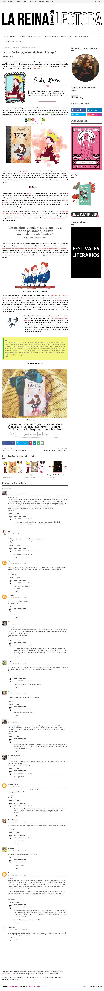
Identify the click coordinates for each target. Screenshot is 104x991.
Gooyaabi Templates (34, 986)
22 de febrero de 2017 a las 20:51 (17, 624)
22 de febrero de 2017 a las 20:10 (17, 494)
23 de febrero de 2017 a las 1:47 (17, 722)
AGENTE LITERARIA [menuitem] (8, 36)
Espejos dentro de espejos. (56, 475)
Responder (11, 513)
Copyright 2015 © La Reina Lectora (92, 986)
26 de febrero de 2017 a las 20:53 (23, 805)
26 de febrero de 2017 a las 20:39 (23, 518)
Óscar (10, 561)
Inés (9, 531)
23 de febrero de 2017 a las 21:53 (17, 850)
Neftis (10, 691)
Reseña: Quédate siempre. (34, 475)
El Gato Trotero (14, 784)
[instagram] (99, 1)
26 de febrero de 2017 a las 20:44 (23, 582)
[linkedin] (94, 110)
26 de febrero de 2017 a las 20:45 (23, 611)
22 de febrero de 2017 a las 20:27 (17, 563)
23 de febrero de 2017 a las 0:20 (17, 693)
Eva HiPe (11, 595)
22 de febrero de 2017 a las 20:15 (17, 533)
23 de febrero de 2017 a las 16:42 (17, 822)
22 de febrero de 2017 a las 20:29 (17, 597)
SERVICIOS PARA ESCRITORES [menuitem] (13, 41)
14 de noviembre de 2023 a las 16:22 (18, 929)
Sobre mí (10, 1)
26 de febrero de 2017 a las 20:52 (23, 773)
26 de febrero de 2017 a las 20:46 (23, 680)
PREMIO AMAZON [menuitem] (67, 36)
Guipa (10, 622)
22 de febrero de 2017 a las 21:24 (17, 663)
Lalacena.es (12, 927)
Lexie (10, 492)
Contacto (53, 1)
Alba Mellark (12, 820)
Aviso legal (18, 1)
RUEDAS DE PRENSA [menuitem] (52, 36)
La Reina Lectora (7, 56)
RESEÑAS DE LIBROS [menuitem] (25, 36)
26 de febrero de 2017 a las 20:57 (23, 837)
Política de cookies (43, 1)
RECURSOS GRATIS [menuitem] (81, 36)
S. (8, 873)
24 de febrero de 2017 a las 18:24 (17, 875)
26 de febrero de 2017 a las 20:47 (23, 741)
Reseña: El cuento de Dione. (11, 475)
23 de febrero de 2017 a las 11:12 (17, 786)
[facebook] (93, 1)
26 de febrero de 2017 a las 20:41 (23, 550)
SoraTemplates (13, 986)
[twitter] (96, 1)
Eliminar (18, 513)
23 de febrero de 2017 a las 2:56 (17, 758)
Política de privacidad (29, 1)
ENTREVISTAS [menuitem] (38, 36)
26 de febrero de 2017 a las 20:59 (23, 907)
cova (10, 661)
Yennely (11, 848)
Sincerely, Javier (14, 756)
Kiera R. (10, 720)
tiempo (8, 48)
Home (3, 1)
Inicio (3, 48)
